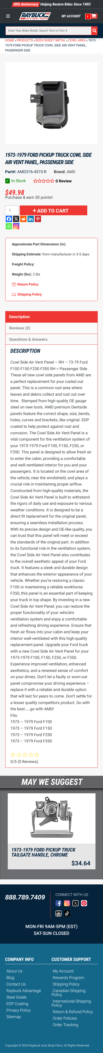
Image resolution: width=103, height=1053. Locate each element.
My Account (71, 16)
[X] (16, 219)
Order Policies (65, 1018)
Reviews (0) (19, 328)
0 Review (64, 181)
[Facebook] (9, 219)
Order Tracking (65, 1024)
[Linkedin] (31, 219)
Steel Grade (16, 997)
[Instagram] (16, 226)
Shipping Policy (66, 984)
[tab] (51, 316)
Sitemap (13, 1016)
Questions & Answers (28, 339)
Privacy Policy (18, 1010)
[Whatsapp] (9, 226)
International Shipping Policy (71, 1003)
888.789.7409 (25, 897)
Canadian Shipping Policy (69, 992)
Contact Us (16, 984)
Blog (10, 977)
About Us (14, 971)
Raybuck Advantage (23, 990)
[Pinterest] (38, 219)
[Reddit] (23, 219)
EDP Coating (17, 1003)
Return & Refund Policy (73, 1011)
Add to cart (53, 211)
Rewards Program (68, 977)
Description (19, 316)
